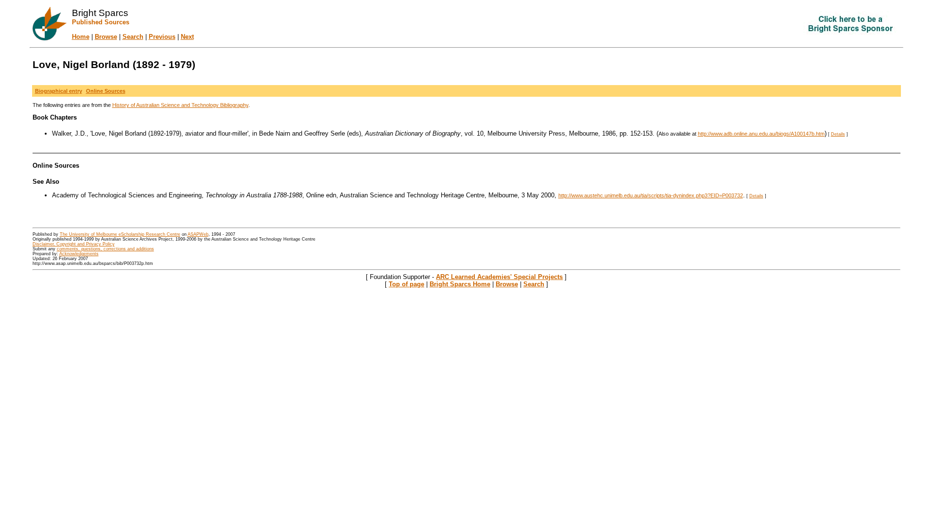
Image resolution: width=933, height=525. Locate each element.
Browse (106, 36)
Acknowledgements (79, 253)
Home (80, 36)
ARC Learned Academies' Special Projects (499, 276)
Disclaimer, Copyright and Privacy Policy (74, 244)
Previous (162, 36)
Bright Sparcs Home (460, 284)
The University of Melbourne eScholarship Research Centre (120, 234)
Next (187, 36)
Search (132, 36)
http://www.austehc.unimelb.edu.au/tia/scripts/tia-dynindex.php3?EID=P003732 (650, 195)
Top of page (406, 284)
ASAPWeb (198, 234)
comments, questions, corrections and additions (105, 248)
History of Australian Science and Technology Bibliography (180, 105)
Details (838, 134)
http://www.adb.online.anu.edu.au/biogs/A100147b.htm (761, 134)
